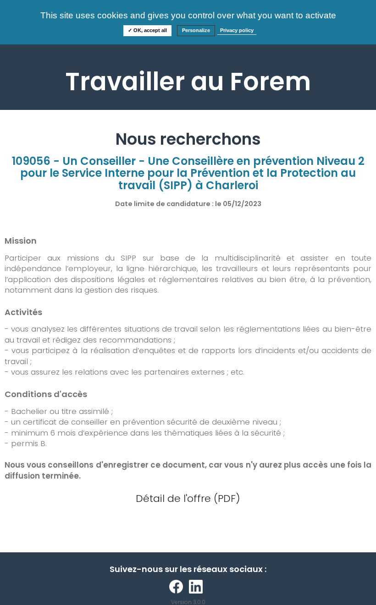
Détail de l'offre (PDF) (188, 498)
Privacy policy (237, 30)
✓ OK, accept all (147, 30)
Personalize (196, 30)
